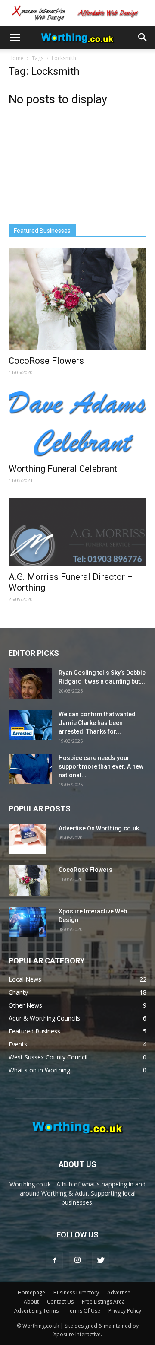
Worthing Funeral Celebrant (63, 469)
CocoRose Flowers (46, 361)
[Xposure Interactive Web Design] (27, 922)
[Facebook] (54, 1260)
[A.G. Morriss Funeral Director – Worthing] (77, 532)
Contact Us (60, 1301)
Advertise (118, 1292)
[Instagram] (77, 1260)
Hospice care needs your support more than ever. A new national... (101, 766)
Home (16, 58)
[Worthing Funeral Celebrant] (77, 424)
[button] (143, 37)
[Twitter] (100, 1260)
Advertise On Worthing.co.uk (99, 828)
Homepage (31, 1292)
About (31, 1301)
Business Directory (76, 1292)
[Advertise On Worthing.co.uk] (27, 839)
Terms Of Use (83, 1310)
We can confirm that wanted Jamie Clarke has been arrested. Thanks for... (97, 723)
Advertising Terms (36, 1310)
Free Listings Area (103, 1301)
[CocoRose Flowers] (77, 299)
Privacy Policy (124, 1310)
